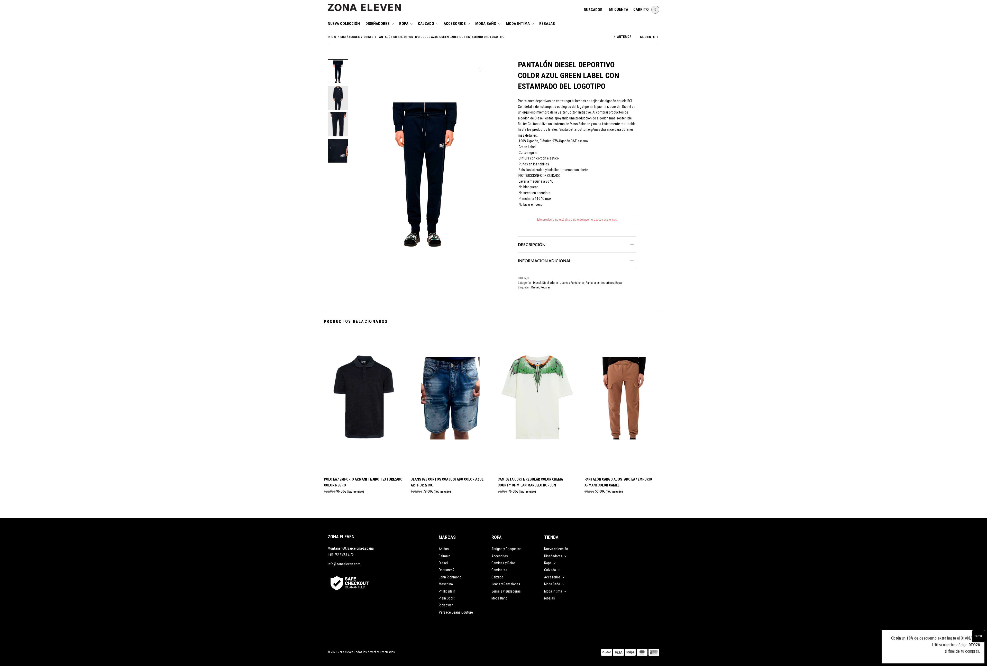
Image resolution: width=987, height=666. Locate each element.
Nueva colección (344, 23)
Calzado (426, 23)
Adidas (444, 549)
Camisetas (499, 570)
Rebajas (546, 287)
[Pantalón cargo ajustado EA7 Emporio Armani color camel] (624, 401)
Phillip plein (447, 591)
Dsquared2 (446, 570)
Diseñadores (377, 23)
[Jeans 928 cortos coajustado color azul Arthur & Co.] (450, 401)
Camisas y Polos (503, 563)
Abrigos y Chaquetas (506, 549)
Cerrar (978, 636)
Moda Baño (485, 23)
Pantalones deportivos (600, 283)
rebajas (547, 23)
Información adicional (544, 260)
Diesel (368, 37)
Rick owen (446, 605)
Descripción (531, 244)
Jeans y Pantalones (572, 283)
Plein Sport (447, 598)
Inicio (332, 37)
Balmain (444, 556)
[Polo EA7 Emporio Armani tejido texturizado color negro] (363, 401)
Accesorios (455, 23)
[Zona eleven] (368, 4)
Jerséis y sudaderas (506, 591)
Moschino (446, 584)
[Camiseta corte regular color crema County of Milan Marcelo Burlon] (537, 401)
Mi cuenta (618, 9)
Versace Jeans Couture (456, 612)
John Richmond (450, 577)
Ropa (403, 23)
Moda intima (518, 23)
